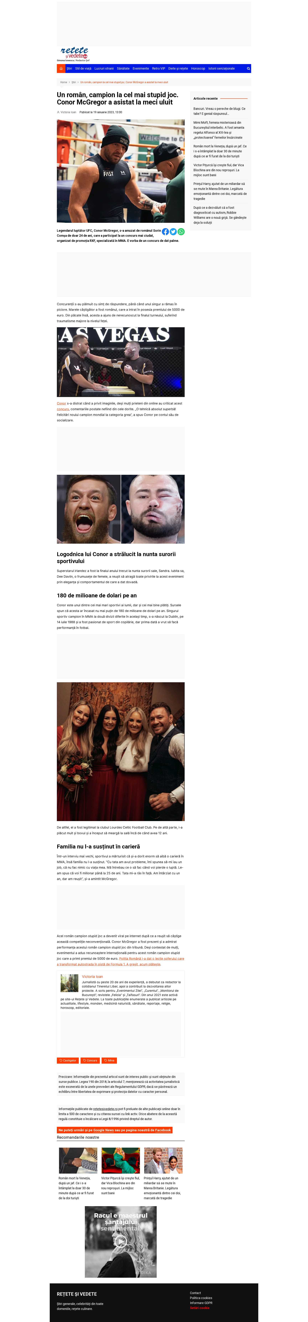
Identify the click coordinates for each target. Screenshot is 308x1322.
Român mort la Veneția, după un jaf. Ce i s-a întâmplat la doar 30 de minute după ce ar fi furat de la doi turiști (220, 151)
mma (111, 1060)
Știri (69, 68)
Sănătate (123, 68)
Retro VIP (158, 68)
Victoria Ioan (68, 112)
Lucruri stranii (104, 68)
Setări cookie (199, 1308)
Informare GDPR (201, 1303)
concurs (63, 409)
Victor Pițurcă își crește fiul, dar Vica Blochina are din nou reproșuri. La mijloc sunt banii (219, 170)
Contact (195, 1293)
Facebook (163, 1130)
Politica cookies (201, 1298)
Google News (103, 1130)
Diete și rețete (178, 68)
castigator (69, 1060)
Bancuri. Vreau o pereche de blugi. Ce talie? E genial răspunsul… (219, 111)
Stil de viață (83, 68)
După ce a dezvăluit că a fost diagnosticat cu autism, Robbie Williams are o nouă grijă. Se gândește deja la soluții (220, 215)
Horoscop (198, 68)
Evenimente (141, 68)
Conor (61, 403)
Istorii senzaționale (221, 68)
